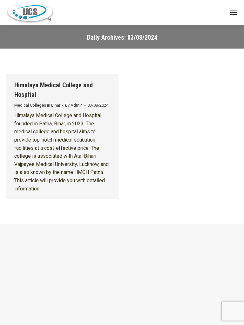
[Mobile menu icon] (234, 12)
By (74, 105)
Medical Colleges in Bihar (37, 105)
